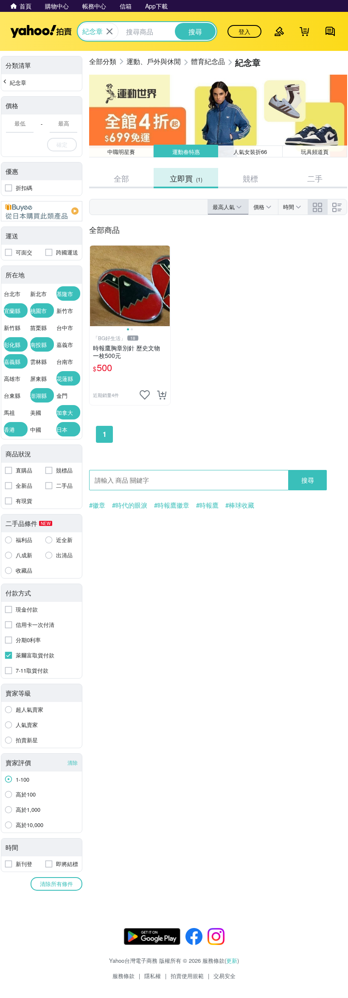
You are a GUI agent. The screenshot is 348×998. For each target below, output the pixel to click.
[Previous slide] (95, 285)
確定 (61, 144)
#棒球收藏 (239, 505)
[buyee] (41, 211)
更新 (231, 960)
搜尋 (307, 479)
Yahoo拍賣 (41, 31)
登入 (244, 31)
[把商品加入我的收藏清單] (145, 395)
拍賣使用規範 (187, 976)
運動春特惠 (186, 152)
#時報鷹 (207, 505)
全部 (121, 178)
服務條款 (123, 976)
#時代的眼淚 (129, 505)
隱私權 (152, 976)
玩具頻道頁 (314, 152)
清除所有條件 (56, 884)
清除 (72, 762)
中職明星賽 (121, 152)
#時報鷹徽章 (171, 505)
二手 (315, 178)
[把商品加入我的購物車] (162, 395)
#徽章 (97, 505)
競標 (250, 178)
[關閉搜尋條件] (109, 31)
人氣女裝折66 (250, 152)
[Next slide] (164, 285)
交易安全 (224, 976)
